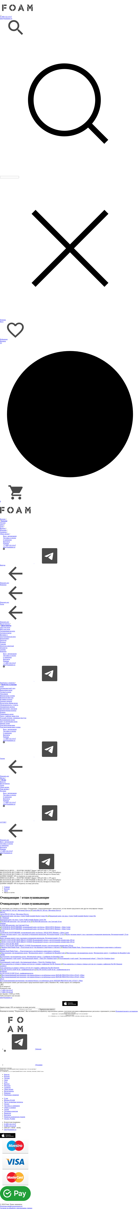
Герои (2, 785)
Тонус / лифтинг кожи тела (9, 716)
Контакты (6, 542)
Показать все (4, 583)
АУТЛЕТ (3, 822)
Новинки (3, 585)
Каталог (3, 519)
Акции (2, 758)
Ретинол (3, 642)
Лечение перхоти (6, 701)
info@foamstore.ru (6, 18)
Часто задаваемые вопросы (13, 1102)
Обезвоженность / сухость (9, 705)
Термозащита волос (7, 714)
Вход (1, 322)
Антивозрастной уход (7, 688)
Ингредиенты (5, 624)
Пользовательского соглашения (127, 1011)
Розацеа (2, 712)
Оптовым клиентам (11, 1111)
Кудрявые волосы (6, 699)
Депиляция (4, 694)
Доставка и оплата (9, 538)
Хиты (2, 604)
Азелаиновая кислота (7, 631)
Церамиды (3, 648)
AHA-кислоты (5, 627)
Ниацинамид (4, 638)
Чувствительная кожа (7, 725)
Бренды (2, 565)
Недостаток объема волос (9, 703)
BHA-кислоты (5, 629)
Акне (2, 686)
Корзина (3, 342)
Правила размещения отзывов (14, 1117)
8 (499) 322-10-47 (6, 17)
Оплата (6, 1104)
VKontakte (38, 1065)
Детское (3, 523)
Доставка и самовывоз (12, 1106)
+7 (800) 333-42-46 (6, 992)
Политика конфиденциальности (11, 1206)
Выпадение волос (6, 690)
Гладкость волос (5, 692)
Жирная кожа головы (7, 696)
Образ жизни (5, 534)
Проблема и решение (7, 683)
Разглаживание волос (7, 720)
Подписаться (47, 1009)
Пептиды (3, 640)
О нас (6, 1098)
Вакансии (7, 1113)
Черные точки (5, 723)
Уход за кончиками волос (9, 721)
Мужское (3, 530)
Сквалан (3, 644)
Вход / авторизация (10, 536)
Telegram (38, 1049)
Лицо (2, 524)
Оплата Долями (9, 1119)
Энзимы (3, 649)
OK (2, 984)
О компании (7, 540)
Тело (2, 526)
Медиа (2, 778)
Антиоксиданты (5, 633)
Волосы (3, 528)
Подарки (3, 791)
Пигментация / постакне (8, 709)
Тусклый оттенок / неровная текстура (13, 718)
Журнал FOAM (9, 1100)
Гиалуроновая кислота (8, 637)
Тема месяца (4, 789)
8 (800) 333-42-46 (10, 1126)
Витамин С (4, 635)
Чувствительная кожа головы (10, 727)
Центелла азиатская (7, 646)
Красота (3, 782)
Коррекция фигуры (6, 697)
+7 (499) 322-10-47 (9, 545)
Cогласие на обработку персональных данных (16, 1208)
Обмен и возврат (10, 1107)
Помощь (3, 320)
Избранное (4, 339)
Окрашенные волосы (7, 707)
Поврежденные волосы (8, 710)
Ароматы (3, 532)
